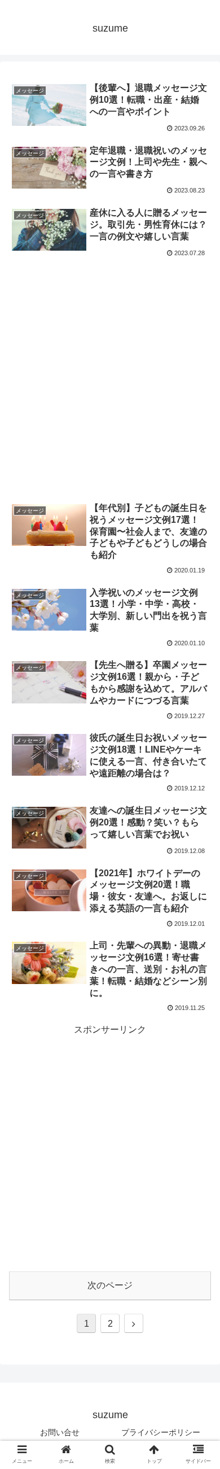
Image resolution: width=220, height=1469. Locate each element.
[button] (198, 1448)
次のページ (110, 1285)
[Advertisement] (110, 376)
